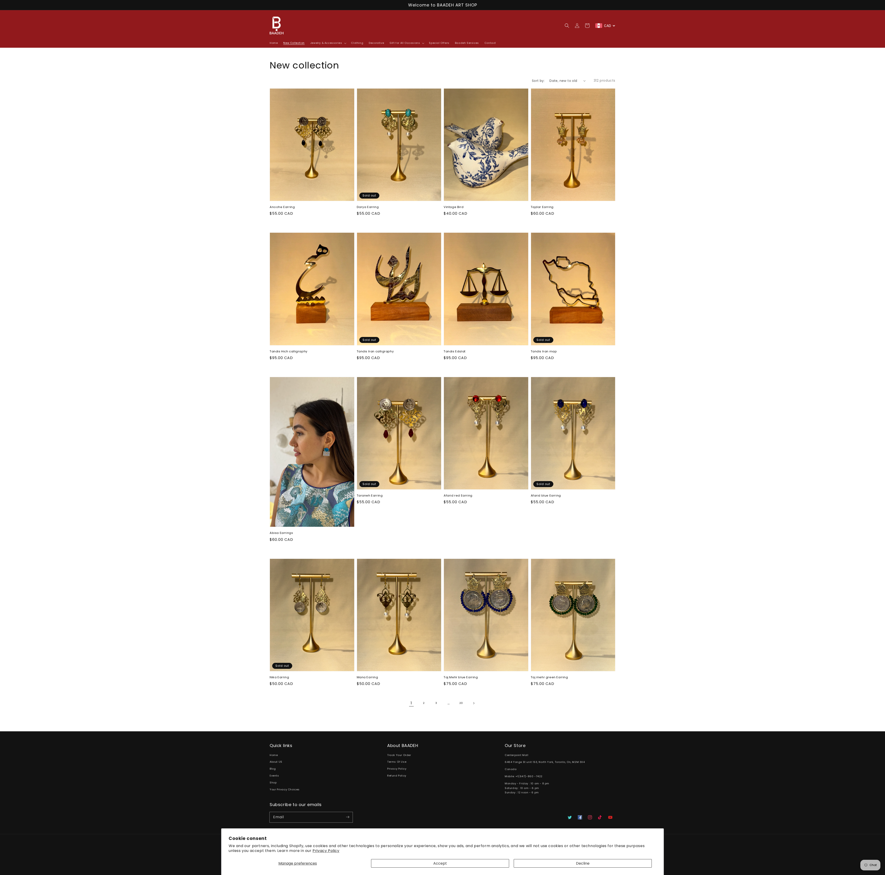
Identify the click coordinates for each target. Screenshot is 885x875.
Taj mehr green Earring (549, 677)
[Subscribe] (347, 817)
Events (274, 775)
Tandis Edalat (455, 351)
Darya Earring (368, 207)
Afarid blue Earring (546, 496)
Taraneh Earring (370, 496)
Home (274, 755)
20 (461, 703)
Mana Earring (367, 677)
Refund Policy (396, 775)
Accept (440, 863)
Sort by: (538, 80)
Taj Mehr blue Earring (461, 677)
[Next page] (474, 703)
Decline (583, 863)
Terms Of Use (396, 762)
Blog (273, 769)
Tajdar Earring (542, 207)
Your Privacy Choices (285, 789)
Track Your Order (399, 755)
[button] (567, 26)
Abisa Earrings (281, 533)
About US (276, 762)
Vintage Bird (453, 207)
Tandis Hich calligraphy (288, 351)
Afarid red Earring (458, 496)
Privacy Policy (326, 850)
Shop (273, 782)
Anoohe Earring (282, 207)
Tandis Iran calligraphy (375, 351)
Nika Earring (279, 677)
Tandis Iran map (544, 351)
